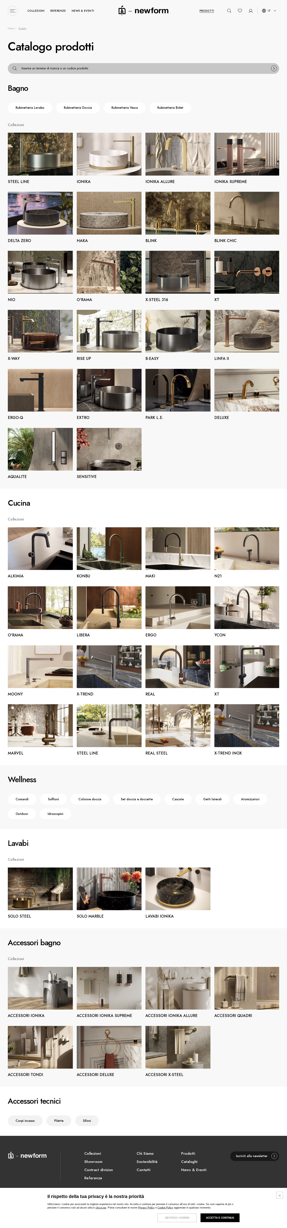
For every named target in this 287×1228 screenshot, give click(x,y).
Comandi (22, 799)
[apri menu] (13, 11)
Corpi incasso (25, 1120)
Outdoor (22, 814)
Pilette (58, 1120)
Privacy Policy (146, 1207)
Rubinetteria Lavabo (30, 107)
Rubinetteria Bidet (170, 107)
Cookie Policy (165, 1207)
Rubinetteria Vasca (124, 107)
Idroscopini (55, 814)
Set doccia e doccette (137, 799)
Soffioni (53, 799)
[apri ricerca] (229, 10)
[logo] (143, 10)
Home (11, 28)
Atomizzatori (250, 799)
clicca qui (100, 1207)
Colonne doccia (89, 799)
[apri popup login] (249, 10)
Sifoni (87, 1120)
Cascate (178, 799)
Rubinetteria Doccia (78, 107)
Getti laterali (212, 799)
